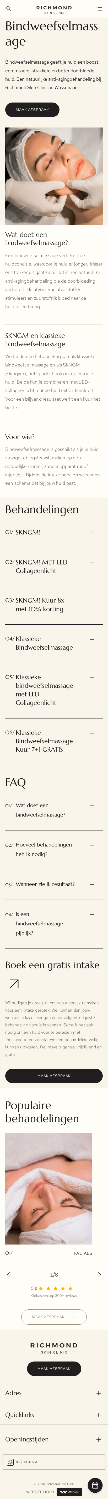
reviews (71, 1295)
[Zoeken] (8, 8)
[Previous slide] (10, 1274)
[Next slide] (97, 1274)
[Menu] (99, 9)
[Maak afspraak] (95, 1486)
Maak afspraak (32, 109)
